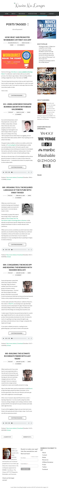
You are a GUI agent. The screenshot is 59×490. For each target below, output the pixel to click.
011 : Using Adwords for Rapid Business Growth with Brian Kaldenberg (17, 106)
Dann (11, 45)
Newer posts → (27, 437)
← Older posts (7, 437)
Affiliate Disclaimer (47, 462)
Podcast (43, 13)
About (13, 13)
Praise (44, 464)
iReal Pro (11, 303)
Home (6, 13)
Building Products (13, 42)
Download (20, 177)
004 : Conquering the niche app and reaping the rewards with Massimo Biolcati (17, 267)
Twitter (44, 467)
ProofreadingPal (11, 145)
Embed (9, 179)
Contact (51, 13)
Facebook (45, 469)
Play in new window (11, 177)
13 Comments (20, 45)
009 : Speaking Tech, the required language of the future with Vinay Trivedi (17, 190)
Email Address (24, 463)
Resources (22, 13)
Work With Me (32, 13)
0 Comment (18, 114)
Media (44, 457)
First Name (23, 457)
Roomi (30, 388)
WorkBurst (14, 72)
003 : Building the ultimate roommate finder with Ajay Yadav (17, 356)
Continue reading (17, 95)
